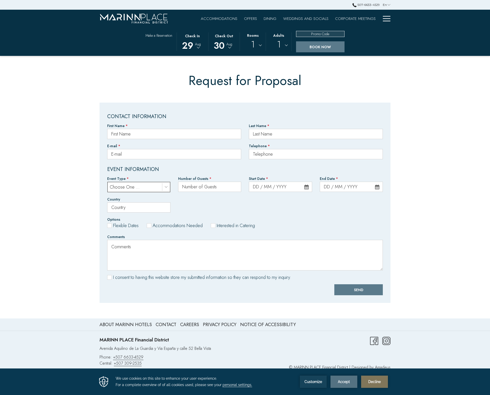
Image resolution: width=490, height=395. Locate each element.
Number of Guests (194, 178)
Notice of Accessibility (268, 324)
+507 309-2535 (128, 363)
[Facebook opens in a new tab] (374, 340)
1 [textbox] (253, 44)
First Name (117, 125)
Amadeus (382, 367)
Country (113, 199)
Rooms (253, 35)
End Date (329, 178)
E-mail (113, 146)
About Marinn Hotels (126, 324)
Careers (189, 324)
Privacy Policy (220, 324)
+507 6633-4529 (128, 357)
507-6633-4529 (368, 5)
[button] (192, 41)
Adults (278, 35)
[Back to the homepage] (134, 18)
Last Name (259, 125)
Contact (166, 324)
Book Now (320, 47)
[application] (245, 381)
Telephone (259, 146)
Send (358, 289)
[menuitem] (219, 18)
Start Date (258, 178)
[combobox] (253, 45)
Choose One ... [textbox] (125, 187)
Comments (116, 236)
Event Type (118, 178)
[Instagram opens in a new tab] (386, 340)
